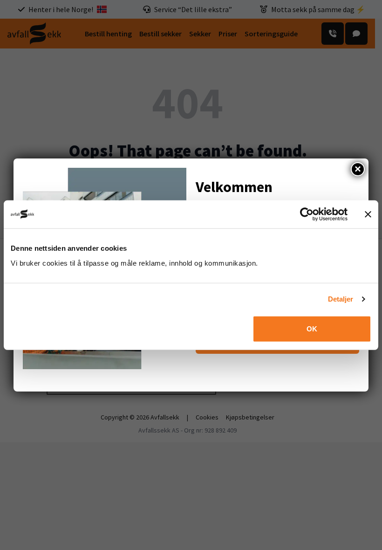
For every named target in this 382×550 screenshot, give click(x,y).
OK (312, 328)
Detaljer (341, 299)
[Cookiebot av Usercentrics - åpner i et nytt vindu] (307, 214)
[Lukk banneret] (368, 214)
